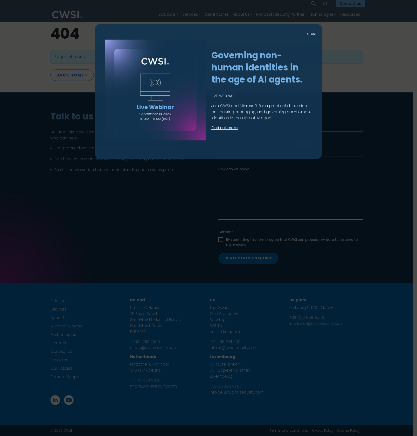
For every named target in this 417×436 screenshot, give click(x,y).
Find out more (224, 128)
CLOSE (311, 34)
